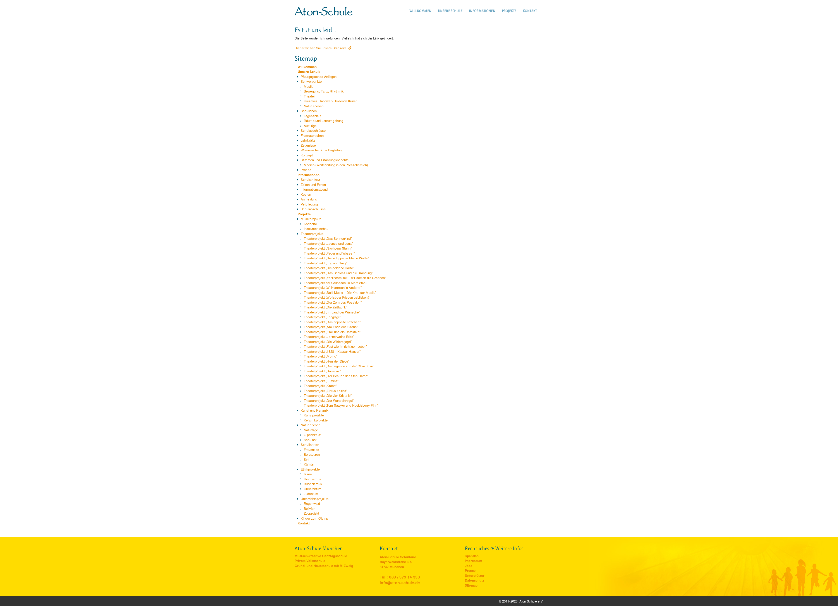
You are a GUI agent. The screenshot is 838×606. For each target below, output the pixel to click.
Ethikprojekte (310, 469)
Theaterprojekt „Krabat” (320, 385)
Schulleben (309, 110)
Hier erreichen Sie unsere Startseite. (321, 48)
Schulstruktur (310, 179)
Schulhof (310, 439)
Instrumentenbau (316, 228)
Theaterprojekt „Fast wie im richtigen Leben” (335, 346)
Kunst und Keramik (315, 410)
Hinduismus (312, 479)
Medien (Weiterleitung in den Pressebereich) (336, 165)
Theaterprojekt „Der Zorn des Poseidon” (333, 302)
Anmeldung (309, 199)
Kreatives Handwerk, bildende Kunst (330, 101)
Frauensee (311, 449)
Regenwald (312, 503)
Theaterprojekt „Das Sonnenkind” (328, 238)
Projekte (509, 11)
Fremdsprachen (312, 135)
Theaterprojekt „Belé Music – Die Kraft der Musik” (340, 292)
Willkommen (420, 11)
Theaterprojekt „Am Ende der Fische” (331, 326)
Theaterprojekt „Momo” (320, 356)
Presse (306, 169)
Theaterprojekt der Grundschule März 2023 (335, 282)
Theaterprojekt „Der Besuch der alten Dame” (336, 375)
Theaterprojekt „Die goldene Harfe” (329, 267)
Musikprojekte (311, 218)
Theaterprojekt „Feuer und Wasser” (329, 253)
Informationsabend (314, 189)
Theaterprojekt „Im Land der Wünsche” (332, 312)
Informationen (482, 11)
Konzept (307, 155)
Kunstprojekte (314, 415)
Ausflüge (310, 125)
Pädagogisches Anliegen (319, 76)
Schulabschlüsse (313, 130)
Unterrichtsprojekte (314, 498)
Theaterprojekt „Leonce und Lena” (328, 243)
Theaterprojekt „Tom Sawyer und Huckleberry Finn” (341, 405)
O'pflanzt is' (312, 434)
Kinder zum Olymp (314, 518)
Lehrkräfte (308, 140)
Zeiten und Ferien (313, 184)
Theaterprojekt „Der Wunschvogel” (329, 400)
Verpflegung (309, 204)
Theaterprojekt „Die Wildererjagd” (328, 341)
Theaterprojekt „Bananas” (322, 371)
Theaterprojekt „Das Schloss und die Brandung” (338, 272)
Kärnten (309, 464)
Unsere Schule (450, 11)
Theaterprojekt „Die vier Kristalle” (328, 395)
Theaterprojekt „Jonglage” (322, 317)
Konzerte (310, 223)
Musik (308, 86)
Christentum (313, 488)
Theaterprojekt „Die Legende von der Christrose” (339, 366)
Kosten (306, 194)
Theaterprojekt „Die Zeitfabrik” (325, 307)
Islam (308, 474)
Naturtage (311, 430)
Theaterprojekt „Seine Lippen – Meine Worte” (336, 258)
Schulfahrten (310, 444)
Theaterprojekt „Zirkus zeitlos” (325, 390)
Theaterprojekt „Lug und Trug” (325, 263)
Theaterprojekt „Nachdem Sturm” (328, 248)
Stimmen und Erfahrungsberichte (325, 159)
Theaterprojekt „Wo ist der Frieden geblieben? (336, 297)
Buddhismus (313, 483)
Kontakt (530, 11)
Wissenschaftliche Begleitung (322, 150)
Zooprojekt (311, 513)
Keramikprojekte (316, 420)
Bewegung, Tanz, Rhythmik (324, 91)
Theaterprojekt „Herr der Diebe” (326, 361)
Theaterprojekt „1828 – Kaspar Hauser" (332, 351)
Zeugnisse (308, 145)
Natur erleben (313, 106)
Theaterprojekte (312, 233)
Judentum (311, 493)
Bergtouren (312, 454)
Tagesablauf (312, 115)
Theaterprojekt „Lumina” (321, 380)
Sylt (306, 459)
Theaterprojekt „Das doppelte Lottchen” (332, 322)
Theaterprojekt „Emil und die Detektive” (332, 331)
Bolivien (309, 508)
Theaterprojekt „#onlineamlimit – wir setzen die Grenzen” (345, 277)
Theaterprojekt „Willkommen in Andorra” (333, 287)
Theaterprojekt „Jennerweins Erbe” (329, 336)
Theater (309, 96)
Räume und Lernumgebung (323, 120)
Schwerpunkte (311, 81)
